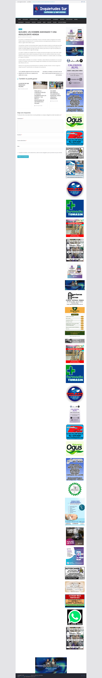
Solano (54, 22)
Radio (44, 22)
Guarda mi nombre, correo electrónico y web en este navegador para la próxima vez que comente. (40, 152)
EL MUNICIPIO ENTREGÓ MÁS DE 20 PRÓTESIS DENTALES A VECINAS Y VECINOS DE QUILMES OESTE (42, 2)
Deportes (62, 19)
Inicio (19, 19)
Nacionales (20, 22)
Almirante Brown (34, 19)
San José (49, 22)
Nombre (19, 134)
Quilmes (39, 22)
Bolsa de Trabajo (62, 22)
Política (34, 22)
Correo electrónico (22, 140)
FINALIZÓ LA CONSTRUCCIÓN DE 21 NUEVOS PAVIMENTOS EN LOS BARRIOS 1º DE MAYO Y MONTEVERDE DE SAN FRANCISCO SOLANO (40, 97)
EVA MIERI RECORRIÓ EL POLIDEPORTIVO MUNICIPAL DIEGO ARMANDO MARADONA (55, 94)
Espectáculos (69, 19)
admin (31, 36)
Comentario (20, 118)
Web (18, 146)
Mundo (76, 19)
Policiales (27, 22)
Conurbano (55, 19)
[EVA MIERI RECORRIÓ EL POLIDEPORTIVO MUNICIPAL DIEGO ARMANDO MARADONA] (56, 82)
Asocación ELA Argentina (45, 19)
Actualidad (25, 19)
